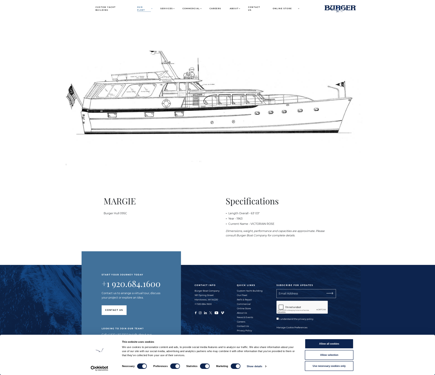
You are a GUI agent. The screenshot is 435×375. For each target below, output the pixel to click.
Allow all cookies (329, 343)
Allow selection (329, 354)
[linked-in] (205, 312)
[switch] (175, 366)
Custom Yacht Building (105, 8)
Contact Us (254, 8)
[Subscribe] (328, 293)
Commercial (191, 8)
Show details (254, 366)
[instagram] (200, 312)
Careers (215, 8)
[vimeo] (222, 312)
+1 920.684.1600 (131, 283)
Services (166, 8)
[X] (211, 312)
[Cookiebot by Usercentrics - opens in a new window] (99, 368)
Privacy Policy (244, 330)
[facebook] (196, 312)
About (234, 8)
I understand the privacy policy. (296, 319)
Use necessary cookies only (329, 365)
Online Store (282, 8)
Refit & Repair (244, 299)
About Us (242, 312)
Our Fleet (141, 8)
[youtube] (216, 312)
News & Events (245, 317)
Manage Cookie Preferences (291, 327)
